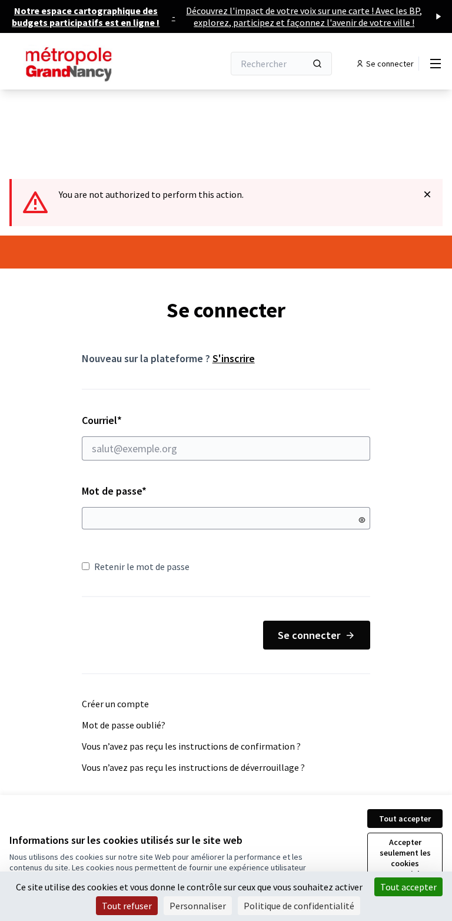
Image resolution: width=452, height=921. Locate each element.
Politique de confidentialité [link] (299, 906)
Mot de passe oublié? (123, 725)
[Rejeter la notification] (427, 194)
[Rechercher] (317, 63)
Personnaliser (198, 906)
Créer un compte (115, 704)
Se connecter (309, 635)
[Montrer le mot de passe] (361, 520)
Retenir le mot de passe (142, 566)
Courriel (143, 420)
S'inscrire (233, 358)
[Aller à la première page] (87, 63)
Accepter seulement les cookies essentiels (405, 858)
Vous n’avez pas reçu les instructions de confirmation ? (191, 746)
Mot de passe (114, 491)
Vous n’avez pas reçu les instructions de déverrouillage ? (193, 767)
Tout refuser (127, 906)
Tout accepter (405, 818)
